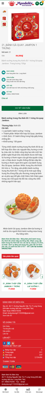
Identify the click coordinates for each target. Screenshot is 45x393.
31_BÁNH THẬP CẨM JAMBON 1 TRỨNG (12, 284)
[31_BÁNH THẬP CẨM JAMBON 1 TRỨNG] (12, 271)
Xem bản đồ (7, 315)
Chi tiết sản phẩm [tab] (22, 108)
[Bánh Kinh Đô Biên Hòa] (4, 343)
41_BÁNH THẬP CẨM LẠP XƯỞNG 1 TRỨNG (33, 285)
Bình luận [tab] (23, 114)
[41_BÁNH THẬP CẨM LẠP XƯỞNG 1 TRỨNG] (33, 271)
